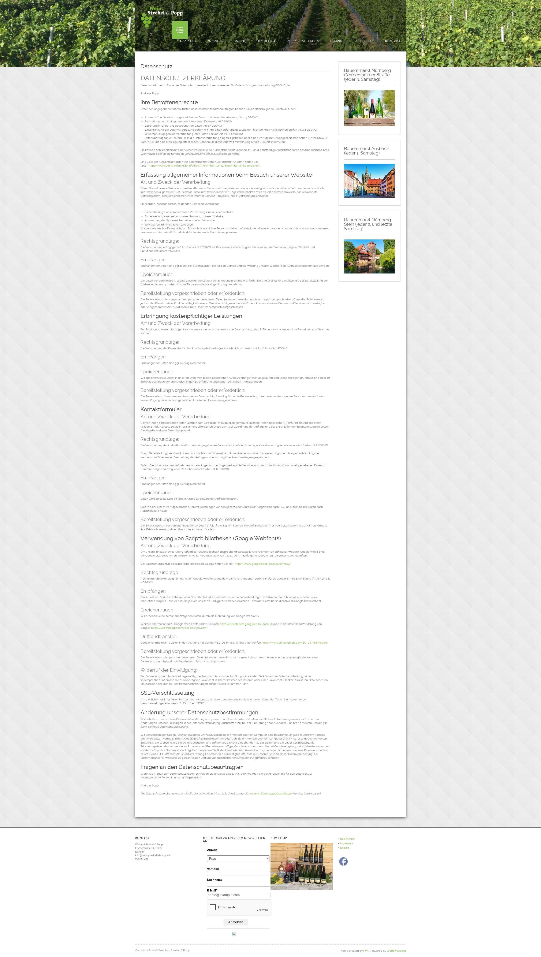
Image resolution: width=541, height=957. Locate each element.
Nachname (214, 879)
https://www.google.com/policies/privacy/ (263, 563)
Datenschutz (347, 839)
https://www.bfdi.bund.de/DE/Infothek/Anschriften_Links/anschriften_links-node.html (204, 165)
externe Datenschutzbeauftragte (271, 793)
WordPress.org (396, 950)
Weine (240, 41)
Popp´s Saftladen (303, 41)
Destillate (266, 41)
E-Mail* (212, 890)
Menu (180, 29)
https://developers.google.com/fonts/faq (247, 624)
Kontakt (392, 41)
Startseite (187, 41)
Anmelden (235, 922)
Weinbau (216, 41)
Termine (337, 41)
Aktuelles (364, 41)
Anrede (212, 850)
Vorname (213, 869)
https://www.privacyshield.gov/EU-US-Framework (295, 642)
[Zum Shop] (301, 866)
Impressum (346, 843)
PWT (366, 950)
